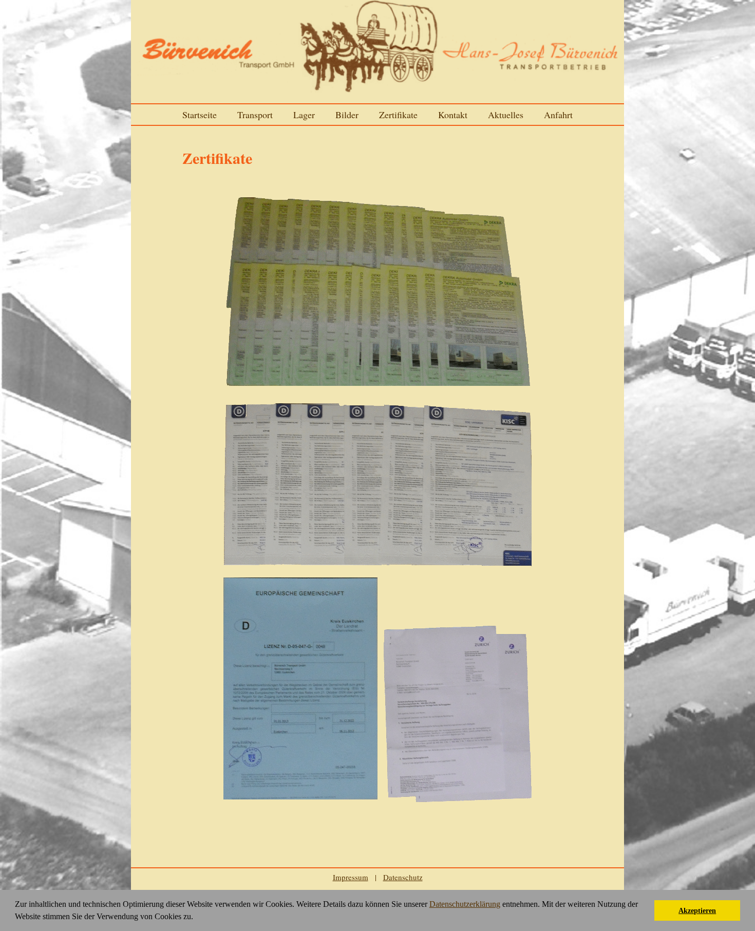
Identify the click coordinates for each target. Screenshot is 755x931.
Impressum (350, 877)
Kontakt (452, 114)
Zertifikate (398, 114)
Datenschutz (403, 877)
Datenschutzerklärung (464, 904)
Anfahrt (558, 114)
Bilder (346, 114)
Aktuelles (505, 114)
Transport (255, 114)
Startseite (199, 114)
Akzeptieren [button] (697, 910)
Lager (304, 114)
